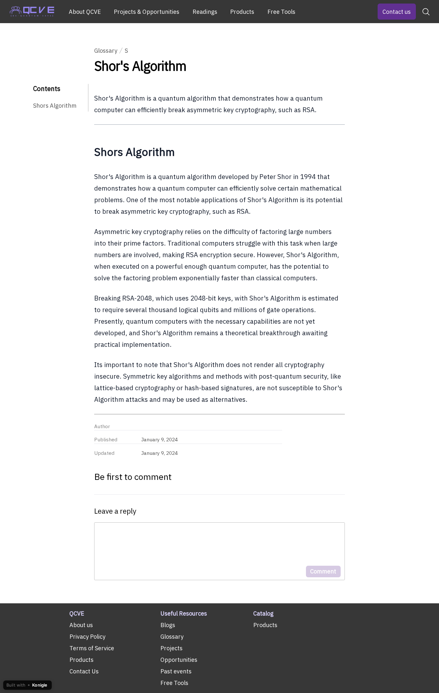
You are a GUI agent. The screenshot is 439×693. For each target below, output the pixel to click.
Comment (323, 571)
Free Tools (281, 11)
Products (242, 11)
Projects (171, 648)
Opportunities (178, 659)
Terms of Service (91, 648)
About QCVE (85, 11)
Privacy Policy (87, 636)
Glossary (105, 50)
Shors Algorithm (54, 105)
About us (81, 625)
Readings (205, 11)
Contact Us (84, 671)
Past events (176, 671)
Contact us (396, 11)
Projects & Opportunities (146, 11)
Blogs (167, 625)
